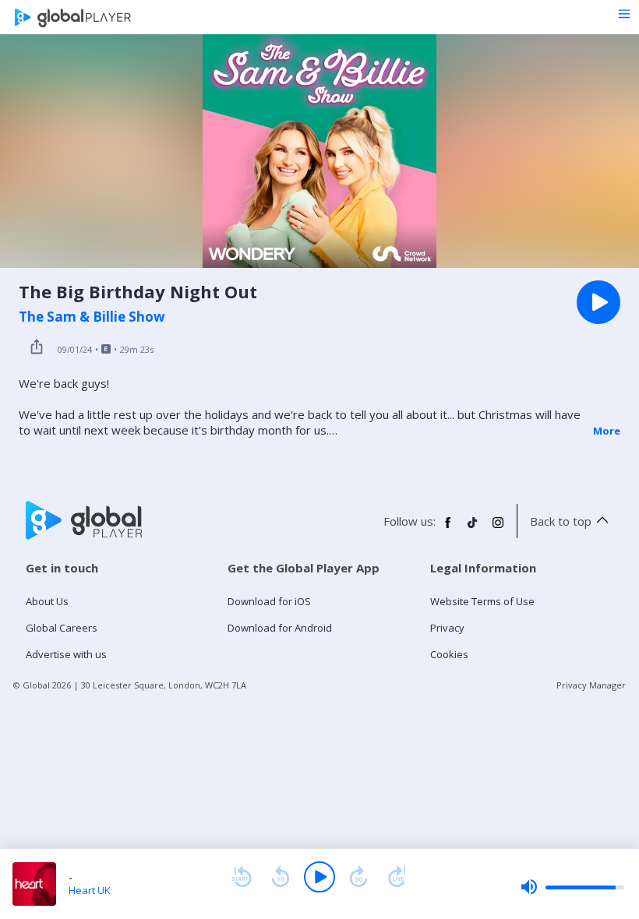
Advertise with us (66, 654)
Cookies (449, 654)
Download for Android (280, 628)
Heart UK (90, 890)
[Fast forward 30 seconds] (358, 877)
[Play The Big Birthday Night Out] (598, 302)
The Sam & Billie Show (92, 317)
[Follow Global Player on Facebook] (448, 529)
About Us (47, 601)
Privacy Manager (591, 685)
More (606, 431)
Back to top (560, 521)
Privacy (447, 628)
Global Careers (61, 628)
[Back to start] (241, 877)
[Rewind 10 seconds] (280, 877)
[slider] (572, 887)
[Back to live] (397, 877)
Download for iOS (269, 601)
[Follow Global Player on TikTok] (473, 529)
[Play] (319, 877)
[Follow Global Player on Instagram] (498, 529)
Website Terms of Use (482, 601)
